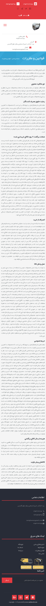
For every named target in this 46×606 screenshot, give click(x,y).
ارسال (7, 580)
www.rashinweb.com (31, 602)
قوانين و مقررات (6, 58)
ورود (19, 15)
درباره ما (20, 550)
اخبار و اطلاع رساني (39, 544)
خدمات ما (20, 547)
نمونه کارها (41, 547)
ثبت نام (25, 15)
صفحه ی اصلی (15, 58)
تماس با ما (41, 553)
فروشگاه (20, 544)
